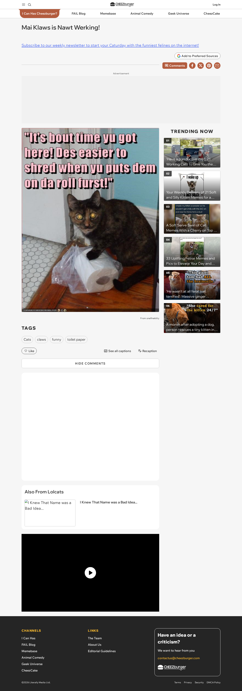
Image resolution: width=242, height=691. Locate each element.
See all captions (119, 351)
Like (31, 351)
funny (56, 339)
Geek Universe (32, 664)
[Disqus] (90, 428)
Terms (177, 682)
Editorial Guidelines (102, 651)
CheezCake (30, 670)
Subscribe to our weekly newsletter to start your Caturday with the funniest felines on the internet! (110, 45)
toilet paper (76, 339)
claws (41, 339)
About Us (94, 644)
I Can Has (28, 638)
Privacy (188, 682)
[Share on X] (200, 65)
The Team (95, 638)
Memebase (29, 651)
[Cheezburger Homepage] (122, 4)
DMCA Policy (213, 682)
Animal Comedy (33, 657)
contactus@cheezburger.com (179, 658)
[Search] (29, 4)
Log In (216, 4)
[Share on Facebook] (192, 65)
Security (199, 682)
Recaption (149, 351)
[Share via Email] (217, 65)
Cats (27, 339)
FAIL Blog (28, 644)
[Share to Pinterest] (209, 65)
